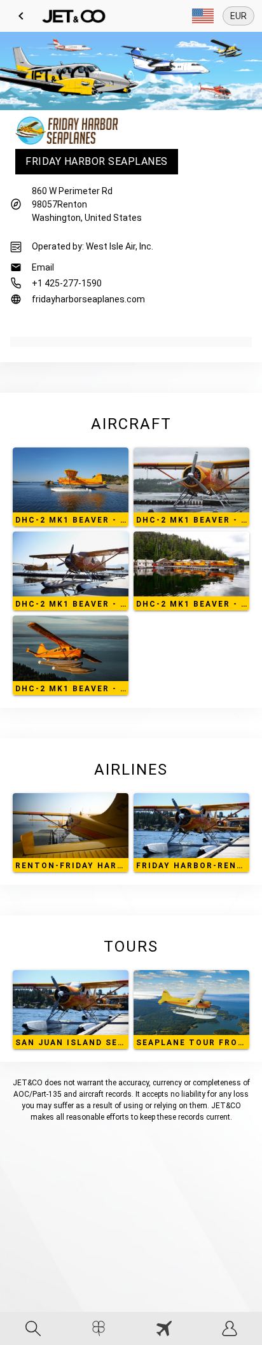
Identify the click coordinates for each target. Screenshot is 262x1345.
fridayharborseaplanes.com (88, 299)
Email (43, 267)
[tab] (33, 1328)
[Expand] (202, 16)
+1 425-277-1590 (67, 283)
